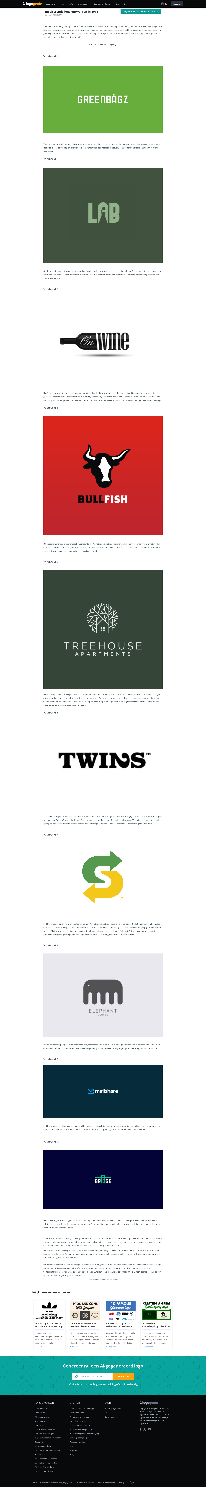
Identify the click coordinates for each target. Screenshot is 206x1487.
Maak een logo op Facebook (46, 1458)
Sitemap (121, 1483)
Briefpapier (39, 1425)
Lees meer (40, 1347)
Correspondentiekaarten (45, 1429)
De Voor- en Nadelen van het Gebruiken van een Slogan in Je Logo (83, 1326)
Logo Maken (51, 4)
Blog (125, 4)
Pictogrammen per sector (80, 1417)
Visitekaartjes (40, 1421)
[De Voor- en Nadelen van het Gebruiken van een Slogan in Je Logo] (85, 1310)
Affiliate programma (113, 1408)
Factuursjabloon (41, 1454)
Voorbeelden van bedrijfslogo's (83, 1408)
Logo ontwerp (41, 1408)
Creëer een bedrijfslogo (80, 1425)
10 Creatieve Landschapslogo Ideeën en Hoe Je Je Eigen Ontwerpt (156, 1326)
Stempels (39, 1442)
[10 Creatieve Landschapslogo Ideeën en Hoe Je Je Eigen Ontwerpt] (156, 1310)
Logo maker (40, 1412)
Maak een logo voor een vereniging (84, 1433)
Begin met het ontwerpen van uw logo (141, 11)
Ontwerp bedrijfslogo (79, 1438)
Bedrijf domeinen (77, 1412)
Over (118, 4)
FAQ (106, 1412)
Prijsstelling (75, 1450)
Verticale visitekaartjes (44, 1433)
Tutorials (73, 1446)
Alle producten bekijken (44, 1446)
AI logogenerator (67, 4)
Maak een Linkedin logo (44, 1471)
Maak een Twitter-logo (44, 1467)
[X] (144, 1429)
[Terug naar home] (32, 4)
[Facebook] (140, 1429)
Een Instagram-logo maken (46, 1463)
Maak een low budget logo (81, 1429)
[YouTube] (149, 1429)
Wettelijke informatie (85, 1483)
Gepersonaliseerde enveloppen (48, 1438)
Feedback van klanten (79, 1442)
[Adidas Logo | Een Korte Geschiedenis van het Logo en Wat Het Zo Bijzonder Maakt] (49, 1310)
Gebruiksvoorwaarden (106, 1483)
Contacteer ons (111, 1417)
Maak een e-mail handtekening (47, 1450)
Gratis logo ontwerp (78, 1421)
